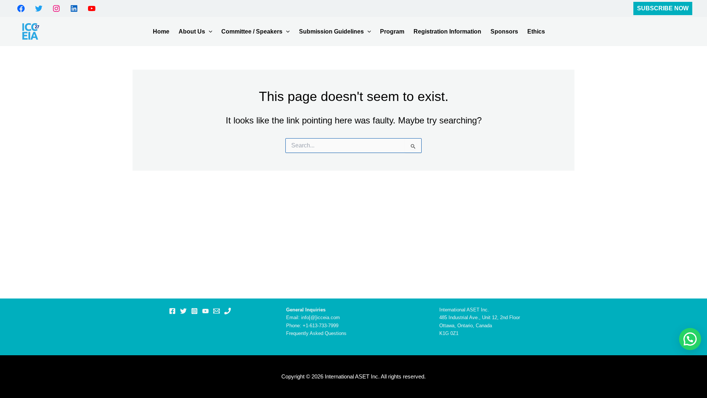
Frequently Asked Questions (316, 333)
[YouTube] (205, 311)
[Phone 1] (227, 311)
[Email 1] (216, 311)
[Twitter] (183, 311)
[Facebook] (172, 311)
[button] (663, 8)
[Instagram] (194, 311)
